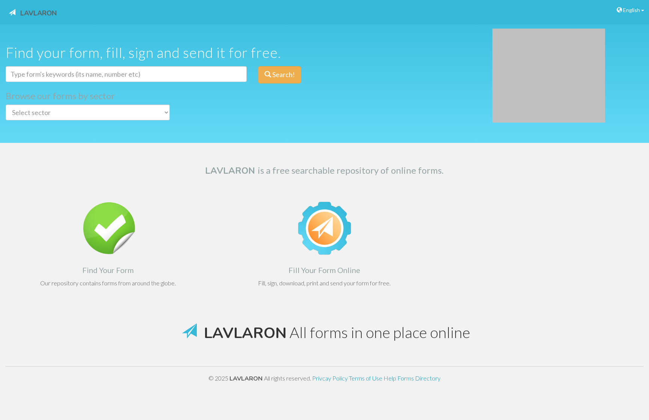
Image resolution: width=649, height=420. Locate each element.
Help (390, 378)
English (631, 10)
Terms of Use (366, 378)
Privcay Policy (330, 378)
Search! (283, 74)
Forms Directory (419, 378)
